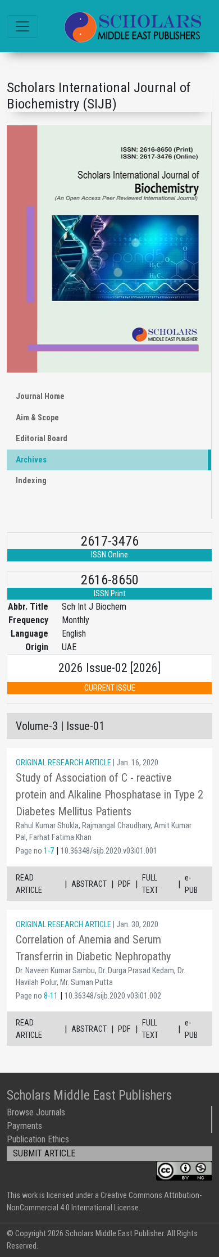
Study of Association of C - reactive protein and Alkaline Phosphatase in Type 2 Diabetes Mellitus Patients (109, 794)
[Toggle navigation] (22, 26)
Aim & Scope (37, 418)
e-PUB (191, 884)
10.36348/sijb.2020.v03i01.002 (113, 996)
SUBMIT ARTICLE (44, 1153)
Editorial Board (41, 438)
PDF (124, 884)
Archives (31, 460)
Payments (24, 1125)
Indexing (31, 480)
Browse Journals (36, 1112)
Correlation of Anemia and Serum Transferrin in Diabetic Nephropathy (93, 948)
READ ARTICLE (29, 884)
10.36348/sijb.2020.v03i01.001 (109, 851)
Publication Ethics (38, 1139)
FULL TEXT (150, 884)
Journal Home (40, 396)
